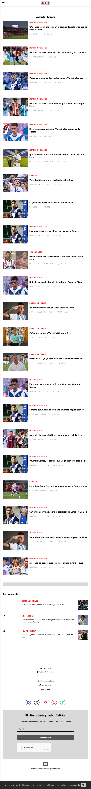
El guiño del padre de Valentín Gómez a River (51, 202)
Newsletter (47, 685)
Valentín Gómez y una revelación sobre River (51, 180)
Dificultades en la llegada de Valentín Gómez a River (55, 282)
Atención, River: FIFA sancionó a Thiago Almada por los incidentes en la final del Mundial (48, 621)
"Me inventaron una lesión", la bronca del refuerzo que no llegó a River (58, 28)
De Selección (28, 616)
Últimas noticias (47, 681)
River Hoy (34, 482)
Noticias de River (37, 303)
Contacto (47, 668)
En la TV (33, 176)
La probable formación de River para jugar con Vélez (43, 605)
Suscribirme (45, 737)
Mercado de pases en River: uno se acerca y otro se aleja (57, 52)
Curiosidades (35, 252)
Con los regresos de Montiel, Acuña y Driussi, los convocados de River (47, 636)
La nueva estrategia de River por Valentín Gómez (54, 231)
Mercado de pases (38, 22)
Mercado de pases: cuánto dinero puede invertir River (56, 563)
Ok (83, 785)
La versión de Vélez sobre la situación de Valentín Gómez (58, 512)
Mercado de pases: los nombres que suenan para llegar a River (57, 105)
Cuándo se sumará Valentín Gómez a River (50, 333)
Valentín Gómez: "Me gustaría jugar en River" (52, 307)
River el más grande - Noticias (47, 715)
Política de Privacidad (46, 672)
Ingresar (47, 689)
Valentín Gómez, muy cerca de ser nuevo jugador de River (58, 537)
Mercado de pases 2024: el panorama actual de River (56, 435)
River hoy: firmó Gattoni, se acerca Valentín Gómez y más (58, 486)
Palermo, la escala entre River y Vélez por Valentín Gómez (54, 385)
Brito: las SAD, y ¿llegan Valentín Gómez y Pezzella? (55, 358)
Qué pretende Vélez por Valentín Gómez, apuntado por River (56, 156)
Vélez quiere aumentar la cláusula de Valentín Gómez (56, 78)
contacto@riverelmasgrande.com (45, 768)
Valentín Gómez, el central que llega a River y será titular (58, 461)
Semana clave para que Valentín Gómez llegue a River (56, 409)
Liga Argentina (29, 631)
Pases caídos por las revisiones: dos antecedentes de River (56, 258)
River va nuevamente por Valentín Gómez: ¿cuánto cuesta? (54, 130)
